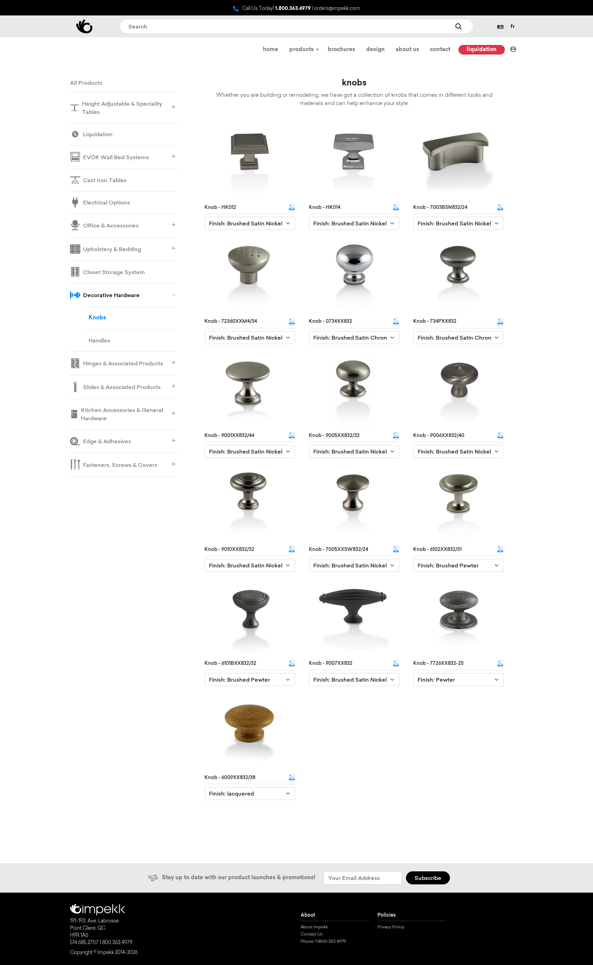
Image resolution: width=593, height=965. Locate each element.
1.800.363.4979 (293, 9)
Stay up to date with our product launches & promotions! (238, 878)
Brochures (341, 49)
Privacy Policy (390, 927)
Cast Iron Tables (105, 180)
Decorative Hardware (111, 295)
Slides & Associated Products (122, 387)
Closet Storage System (114, 272)
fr (513, 26)
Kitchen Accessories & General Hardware (122, 414)
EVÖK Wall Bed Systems (116, 157)
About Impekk (314, 927)
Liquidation (482, 49)
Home (270, 49)
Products (302, 49)
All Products (86, 82)
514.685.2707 (84, 943)
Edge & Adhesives (107, 441)
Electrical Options (106, 202)
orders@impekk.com (337, 9)
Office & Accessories (111, 225)
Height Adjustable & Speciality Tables (122, 107)
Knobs (97, 318)
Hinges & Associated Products (123, 363)
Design (375, 49)
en (500, 27)
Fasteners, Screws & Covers (120, 464)
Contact (440, 49)
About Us (407, 49)
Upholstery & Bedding (112, 249)
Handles (99, 340)
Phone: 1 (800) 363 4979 (323, 942)
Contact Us (312, 934)
